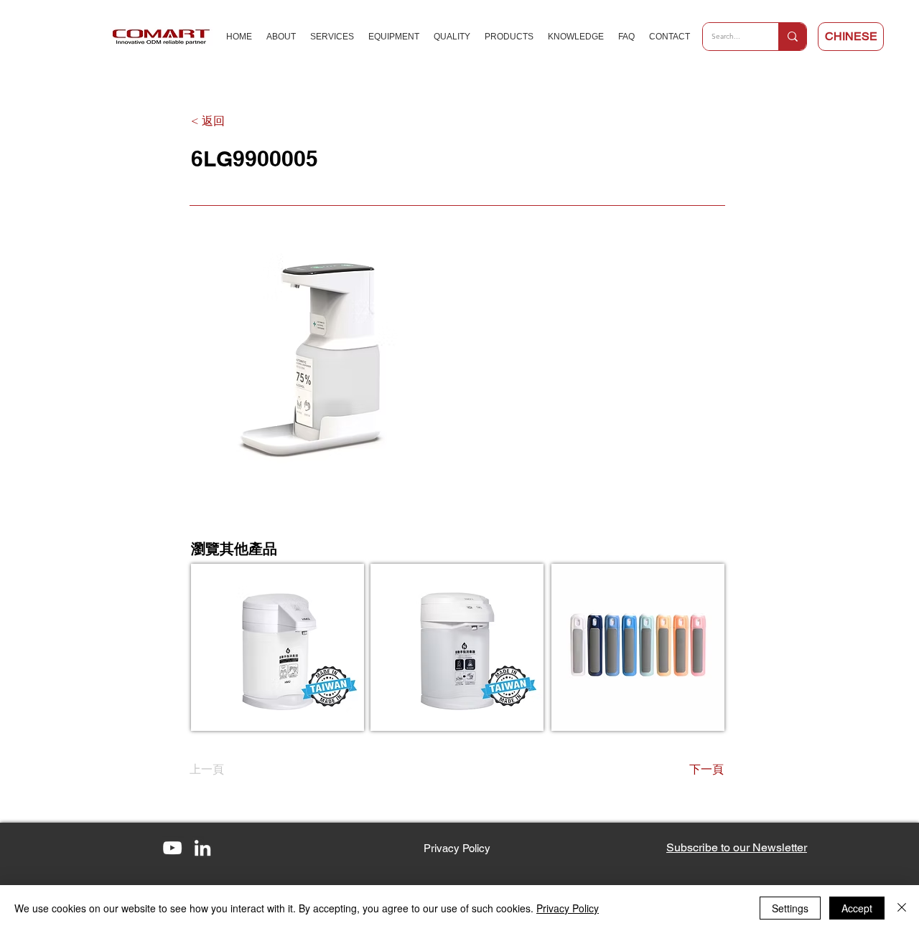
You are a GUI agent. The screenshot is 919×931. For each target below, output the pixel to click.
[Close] (901, 908)
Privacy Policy (567, 908)
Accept (856, 908)
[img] (637, 647)
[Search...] (792, 36)
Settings (790, 908)
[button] (736, 847)
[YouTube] (172, 847)
